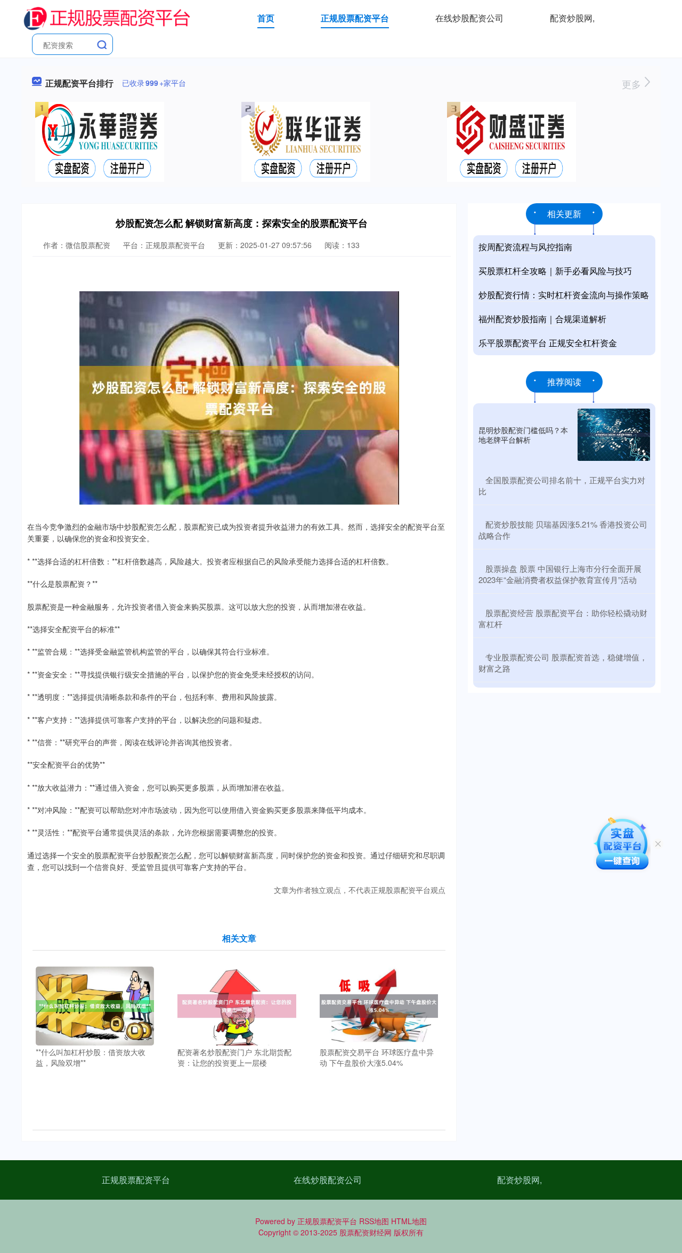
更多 (633, 84)
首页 (265, 18)
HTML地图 (409, 1221)
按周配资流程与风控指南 (525, 247)
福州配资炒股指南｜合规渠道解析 (542, 319)
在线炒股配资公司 (469, 18)
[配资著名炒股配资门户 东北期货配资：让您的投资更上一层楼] (236, 1005)
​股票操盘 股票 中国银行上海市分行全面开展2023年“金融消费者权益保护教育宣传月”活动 (560, 574)
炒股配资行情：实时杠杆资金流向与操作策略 (563, 295)
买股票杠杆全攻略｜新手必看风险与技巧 (555, 271)
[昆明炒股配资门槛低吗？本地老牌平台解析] (614, 435)
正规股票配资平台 (355, 18)
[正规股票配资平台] (106, 17)
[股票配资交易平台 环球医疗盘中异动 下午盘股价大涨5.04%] (379, 1005)
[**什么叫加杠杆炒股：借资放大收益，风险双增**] (95, 1005)
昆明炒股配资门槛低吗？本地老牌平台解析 (523, 435)
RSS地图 (374, 1221)
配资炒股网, (572, 18)
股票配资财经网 (365, 1232)
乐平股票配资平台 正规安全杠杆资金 (547, 343)
